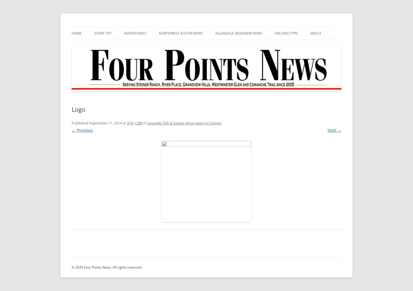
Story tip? (103, 33)
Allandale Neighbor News (238, 33)
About (315, 33)
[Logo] (206, 181)
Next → (334, 130)
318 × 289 (134, 123)
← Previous (82, 130)
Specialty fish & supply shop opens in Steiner (184, 123)
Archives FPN (286, 33)
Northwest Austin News (181, 33)
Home (77, 33)
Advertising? (135, 33)
